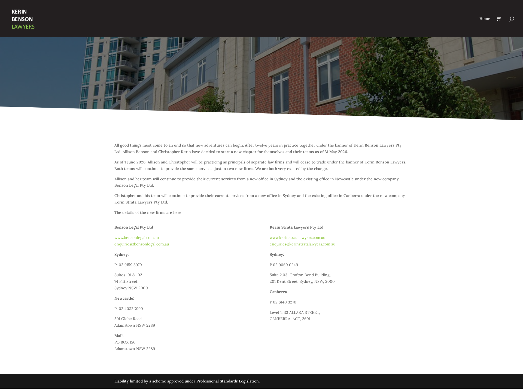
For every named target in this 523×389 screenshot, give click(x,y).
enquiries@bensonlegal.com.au (141, 244)
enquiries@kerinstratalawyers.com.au (302, 244)
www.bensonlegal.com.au (136, 237)
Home (484, 19)
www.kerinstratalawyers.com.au (298, 237)
